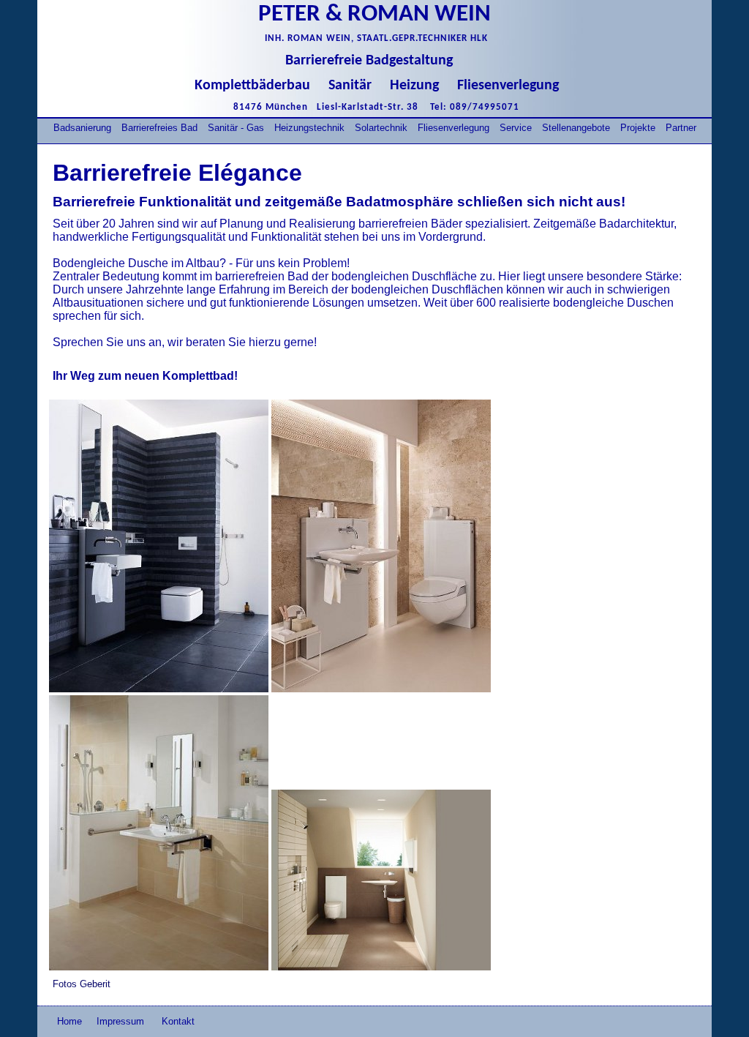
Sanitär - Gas (236, 127)
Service (516, 127)
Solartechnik (381, 127)
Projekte (637, 127)
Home (69, 1021)
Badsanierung (82, 127)
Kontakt (178, 1021)
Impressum (122, 1021)
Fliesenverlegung (453, 127)
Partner (681, 127)
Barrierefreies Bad (159, 127)
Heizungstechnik (309, 127)
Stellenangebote (576, 127)
